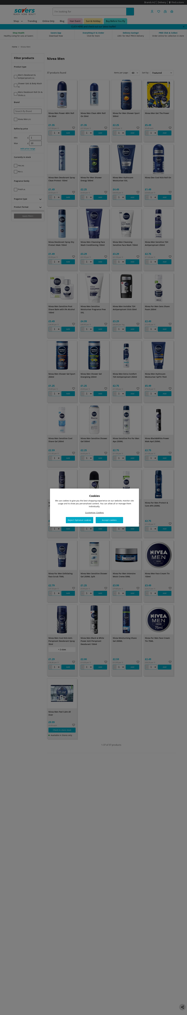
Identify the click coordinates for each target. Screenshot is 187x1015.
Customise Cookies (94, 512)
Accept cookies (109, 520)
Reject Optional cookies (79, 520)
